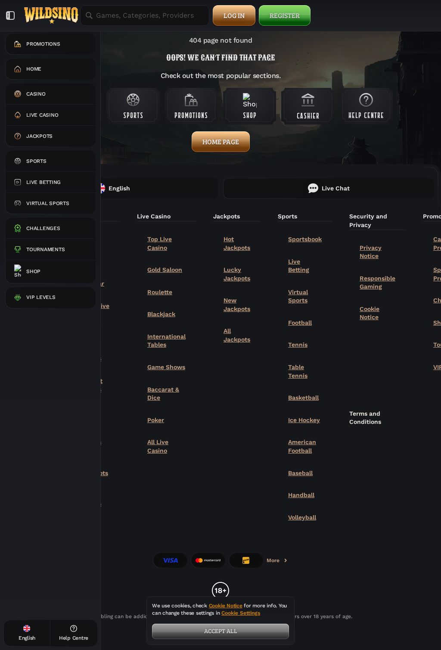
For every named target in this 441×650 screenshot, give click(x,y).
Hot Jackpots (237, 243)
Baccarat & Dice (163, 393)
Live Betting (298, 266)
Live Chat (336, 188)
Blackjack (161, 314)
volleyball (302, 517)
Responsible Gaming (377, 282)
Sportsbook (305, 239)
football (300, 322)
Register (285, 15)
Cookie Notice (369, 313)
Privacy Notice (371, 252)
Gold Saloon (164, 269)
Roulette (159, 292)
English (119, 188)
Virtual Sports (298, 296)
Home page (220, 141)
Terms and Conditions (365, 418)
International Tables (166, 340)
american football (302, 446)
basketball (303, 397)
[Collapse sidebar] (10, 15)
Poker (155, 420)
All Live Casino (157, 446)
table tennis (297, 371)
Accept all (220, 631)
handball (301, 494)
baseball (300, 473)
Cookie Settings (240, 613)
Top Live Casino (159, 243)
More (277, 562)
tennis (297, 344)
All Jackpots (237, 335)
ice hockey (304, 420)
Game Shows (166, 367)
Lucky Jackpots (237, 274)
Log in (234, 15)
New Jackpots (237, 304)
